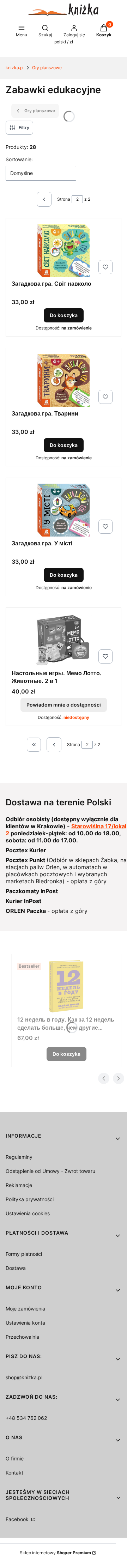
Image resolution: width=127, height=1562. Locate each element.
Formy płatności (24, 1254)
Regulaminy (19, 1157)
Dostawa (16, 1268)
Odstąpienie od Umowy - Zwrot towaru (50, 1171)
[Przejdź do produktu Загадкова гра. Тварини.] (63, 380)
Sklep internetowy (55, 1552)
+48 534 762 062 (26, 1418)
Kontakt (14, 1473)
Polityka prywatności (30, 1199)
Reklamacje (19, 1185)
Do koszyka (64, 315)
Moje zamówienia (25, 1309)
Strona (63, 199)
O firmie (15, 1458)
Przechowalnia (22, 1337)
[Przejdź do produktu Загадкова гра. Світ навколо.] (63, 250)
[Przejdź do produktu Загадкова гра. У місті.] (63, 510)
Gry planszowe (47, 67)
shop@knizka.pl (24, 1377)
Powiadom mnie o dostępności (63, 705)
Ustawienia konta (25, 1323)
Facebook (18, 1519)
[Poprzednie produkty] (54, 744)
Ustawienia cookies (28, 1213)
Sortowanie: (19, 159)
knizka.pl (15, 67)
